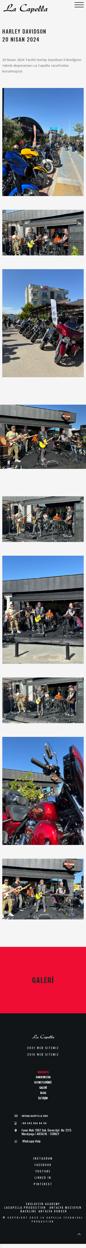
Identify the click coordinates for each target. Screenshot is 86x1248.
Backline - (28, 1211)
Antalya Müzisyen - (65, 1207)
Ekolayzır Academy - (43, 1204)
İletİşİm (43, 1098)
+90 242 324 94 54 (34, 1123)
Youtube (43, 1171)
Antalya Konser (53, 1211)
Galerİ (43, 1087)
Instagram (43, 1158)
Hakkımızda (43, 1077)
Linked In (43, 1177)
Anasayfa (43, 1072)
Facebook (43, 1164)
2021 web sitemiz (43, 1047)
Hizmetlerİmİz (43, 1082)
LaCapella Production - (25, 1207)
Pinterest (43, 1184)
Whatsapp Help (31, 1141)
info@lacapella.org (35, 1116)
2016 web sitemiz (43, 1054)
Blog (43, 1093)
